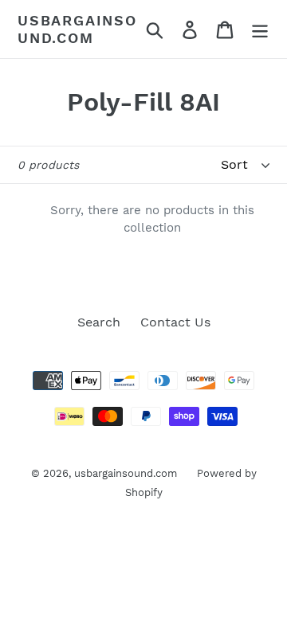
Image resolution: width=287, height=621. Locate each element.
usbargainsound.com (77, 29)
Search (98, 322)
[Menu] (259, 29)
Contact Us (175, 322)
